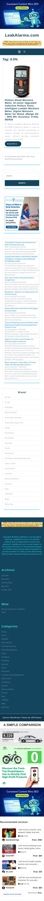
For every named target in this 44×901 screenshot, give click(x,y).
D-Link (7, 402)
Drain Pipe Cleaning (13, 418)
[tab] (19, 51)
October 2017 (6, 590)
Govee (7, 448)
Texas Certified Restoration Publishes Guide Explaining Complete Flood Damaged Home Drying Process (21, 325)
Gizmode (8, 443)
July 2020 (5, 575)
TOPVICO (9, 494)
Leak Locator (10, 463)
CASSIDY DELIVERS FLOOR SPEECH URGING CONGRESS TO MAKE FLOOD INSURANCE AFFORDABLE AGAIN (21, 259)
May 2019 (5, 586)
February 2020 (6, 583)
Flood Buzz (9, 433)
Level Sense (10, 468)
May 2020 (5, 579)
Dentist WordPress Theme (15, 717)
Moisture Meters (12, 479)
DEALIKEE (9, 407)
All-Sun (8, 397)
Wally (7, 499)
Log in (3, 612)
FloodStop (9, 438)
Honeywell (9, 453)
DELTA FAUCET (11, 412)
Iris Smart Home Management (18, 458)
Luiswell (8, 474)
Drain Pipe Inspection (14, 423)
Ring (7, 489)
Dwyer (7, 428)
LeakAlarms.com (22, 35)
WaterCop (9, 504)
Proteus (8, 484)
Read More (14, 144)
